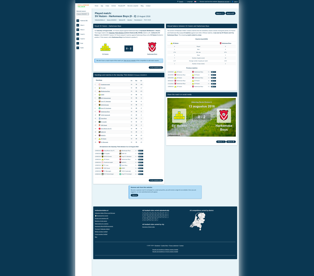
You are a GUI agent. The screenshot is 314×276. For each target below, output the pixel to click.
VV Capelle (104, 121)
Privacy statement (173, 245)
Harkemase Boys (105, 111)
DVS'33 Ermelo (105, 105)
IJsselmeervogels (105, 84)
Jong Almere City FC (106, 128)
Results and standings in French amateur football (165, 251)
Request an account (223, 1)
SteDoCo (103, 135)
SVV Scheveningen (106, 98)
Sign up (134, 195)
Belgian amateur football (101, 231)
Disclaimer (157, 245)
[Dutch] (195, 1)
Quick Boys (104, 118)
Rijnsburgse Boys (105, 91)
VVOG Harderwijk (105, 115)
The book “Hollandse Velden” (102, 229)
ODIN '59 (103, 132)
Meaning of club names (101, 221)
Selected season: (81, 11)
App (102, 6)
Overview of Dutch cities (148, 227)
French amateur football (101, 234)
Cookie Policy (164, 245)
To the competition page (156, 67)
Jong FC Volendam (106, 101)
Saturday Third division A (117, 33)
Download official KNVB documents (104, 226)
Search (181, 1)
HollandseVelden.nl (101, 210)
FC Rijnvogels (104, 142)
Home (96, 6)
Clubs (107, 6)
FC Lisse (103, 88)
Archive (113, 6)
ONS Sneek (104, 125)
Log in (236, 1)
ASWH (102, 94)
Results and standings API (101, 218)
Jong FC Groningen (106, 108)
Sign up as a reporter (130, 60)
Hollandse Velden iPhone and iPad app (105, 213)
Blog (142, 6)
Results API (121, 6)
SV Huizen (103, 138)
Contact (148, 6)
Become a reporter (133, 6)
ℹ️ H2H (140, 150)
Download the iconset (102, 215)
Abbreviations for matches (101, 223)
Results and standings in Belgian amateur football (165, 249)
